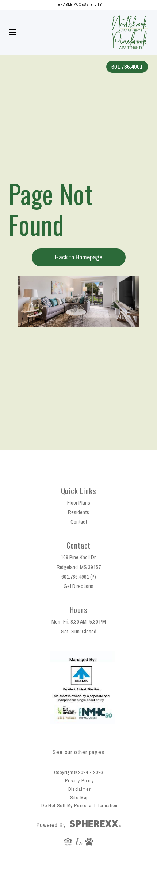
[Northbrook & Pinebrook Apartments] (130, 18)
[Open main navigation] (12, 32)
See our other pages (78, 752)
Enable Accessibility (80, 4)
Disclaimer (79, 789)
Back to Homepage (78, 257)
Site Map (79, 797)
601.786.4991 (127, 67)
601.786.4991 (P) (78, 576)
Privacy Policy (79, 781)
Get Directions (78, 586)
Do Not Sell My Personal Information (79, 805)
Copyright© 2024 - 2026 (78, 772)
